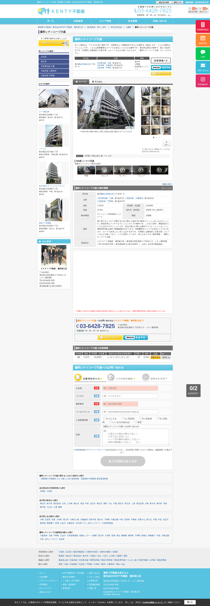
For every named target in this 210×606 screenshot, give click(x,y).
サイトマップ (45, 588)
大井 (64, 504)
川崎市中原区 (92, 552)
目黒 (53, 520)
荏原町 (127, 520)
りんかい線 (132, 560)
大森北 (93, 556)
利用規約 (79, 450)
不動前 (134, 520)
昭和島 (131, 536)
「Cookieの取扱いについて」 (152, 602)
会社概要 (43, 577)
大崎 (147, 504)
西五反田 (57, 504)
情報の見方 (167, 184)
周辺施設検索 (94, 584)
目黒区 (43, 491)
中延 (87, 504)
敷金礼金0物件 (69, 577)
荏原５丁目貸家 (45, 223)
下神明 (107, 520)
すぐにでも (111, 418)
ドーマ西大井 (44, 112)
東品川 (43, 504)
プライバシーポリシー (96, 450)
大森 (109, 63)
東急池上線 (63, 560)
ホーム (43, 573)
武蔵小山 (141, 520)
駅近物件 (66, 588)
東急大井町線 (106, 560)
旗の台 (76, 504)
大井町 (59, 520)
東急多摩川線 (119, 560)
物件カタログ (45, 592)
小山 (110, 504)
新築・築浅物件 (69, 584)
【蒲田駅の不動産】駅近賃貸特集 (94, 479)
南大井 (87, 64)
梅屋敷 (124, 536)
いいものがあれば (121, 422)
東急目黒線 (161, 560)
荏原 (82, 504)
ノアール (42, 149)
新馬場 (43, 523)
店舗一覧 (92, 588)
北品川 (93, 504)
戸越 (115, 504)
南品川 (99, 504)
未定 (139, 422)
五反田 (47, 520)
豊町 (105, 504)
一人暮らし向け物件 (71, 581)
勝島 (60, 507)
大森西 (119, 556)
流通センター (84, 536)
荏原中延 (92, 520)
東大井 (152, 504)
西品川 (121, 504)
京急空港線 (143, 560)
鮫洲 (57, 523)
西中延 (43, 507)
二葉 (133, 504)
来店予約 (203, 43)
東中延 (159, 504)
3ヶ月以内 (147, 418)
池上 (99, 556)
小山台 (49, 507)
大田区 (49, 491)
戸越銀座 (84, 520)
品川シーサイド (94, 523)
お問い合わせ (94, 573)
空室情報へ (160, 60)
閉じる (190, 602)
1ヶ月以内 (129, 418)
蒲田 (125, 556)
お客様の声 (93, 581)
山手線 (152, 560)
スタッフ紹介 (94, 577)
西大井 (127, 504)
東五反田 (140, 504)
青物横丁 (50, 523)
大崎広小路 (74, 520)
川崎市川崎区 (105, 552)
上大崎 (69, 504)
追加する (166, 357)
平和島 (108, 68)
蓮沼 (103, 564)
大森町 (94, 536)
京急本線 (100, 65)
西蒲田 (61, 556)
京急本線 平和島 (48, 75)
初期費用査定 (203, 29)
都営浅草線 (94, 560)
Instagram (203, 84)
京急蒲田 (73, 564)
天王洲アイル (81, 523)
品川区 (82, 64)
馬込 (118, 536)
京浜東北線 (101, 63)
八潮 (55, 507)
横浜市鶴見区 (79, 552)
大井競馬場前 (107, 523)
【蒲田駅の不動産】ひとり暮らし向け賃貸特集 (59, 479)
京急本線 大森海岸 (48, 71)
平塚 (165, 504)
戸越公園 (114, 520)
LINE (203, 57)
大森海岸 (109, 65)
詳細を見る (155, 357)
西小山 (149, 520)
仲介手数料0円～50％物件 (73, 573)
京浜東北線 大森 (48, 66)
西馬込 (144, 536)
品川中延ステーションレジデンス (52, 186)
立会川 (63, 523)
